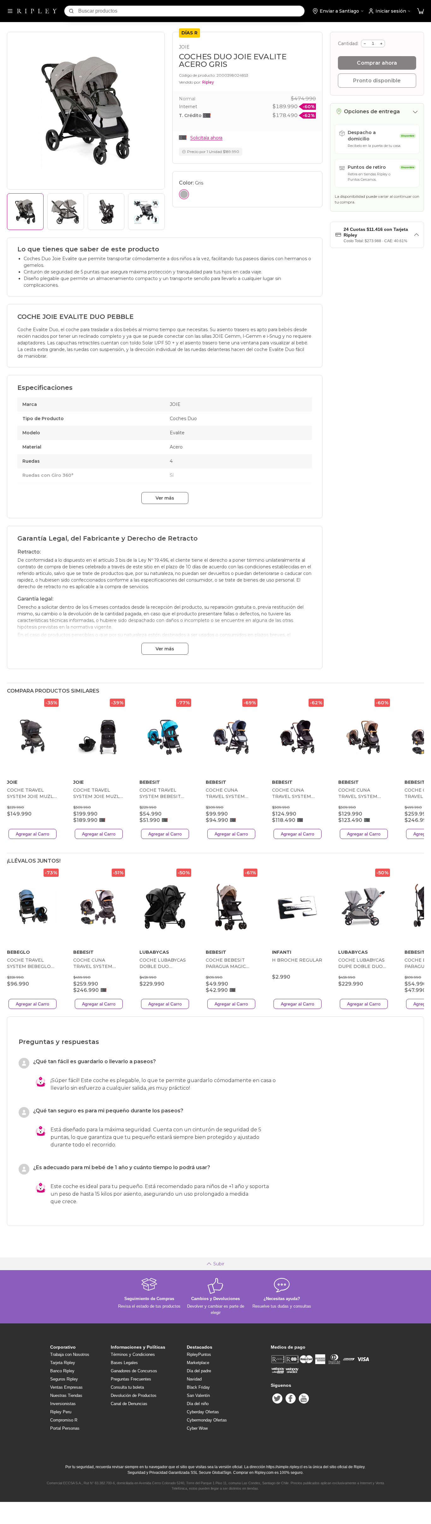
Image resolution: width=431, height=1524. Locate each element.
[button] (420, 11)
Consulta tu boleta (127, 1387)
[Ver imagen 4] (146, 211)
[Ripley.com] (37, 11)
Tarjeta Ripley (62, 1362)
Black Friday (198, 1387)
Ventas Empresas (66, 1387)
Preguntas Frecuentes (131, 1379)
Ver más (165, 498)
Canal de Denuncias (129, 1403)
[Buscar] (71, 11)
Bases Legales (124, 1362)
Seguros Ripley (64, 1379)
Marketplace (198, 1362)
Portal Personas (65, 1428)
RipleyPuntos (199, 1354)
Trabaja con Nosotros (69, 1354)
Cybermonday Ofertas (207, 1420)
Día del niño (198, 1403)
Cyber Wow (197, 1428)
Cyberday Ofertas (203, 1412)
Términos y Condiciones (133, 1354)
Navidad (194, 1379)
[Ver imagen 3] (106, 211)
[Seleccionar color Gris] (184, 194)
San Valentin (198, 1395)
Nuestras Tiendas (66, 1395)
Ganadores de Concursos (134, 1371)
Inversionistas (63, 1403)
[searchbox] (191, 11)
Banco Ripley (62, 1371)
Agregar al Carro (32, 833)
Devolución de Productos (133, 1395)
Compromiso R (63, 1420)
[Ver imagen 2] (65, 211)
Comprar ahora (377, 63)
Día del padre (199, 1371)
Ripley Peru (60, 1412)
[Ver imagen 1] (25, 211)
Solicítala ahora (206, 138)
